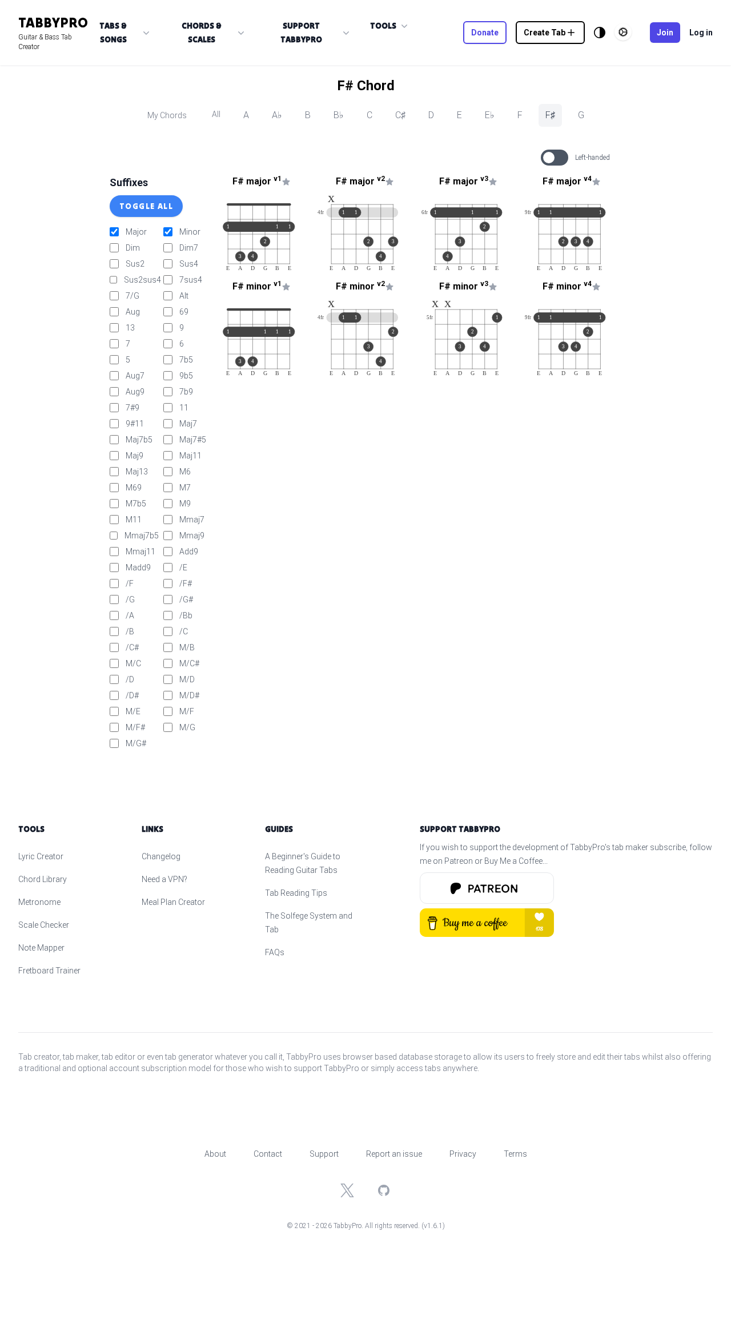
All (216, 114)
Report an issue (394, 1153)
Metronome (39, 902)
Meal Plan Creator (173, 902)
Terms (515, 1153)
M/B (187, 647)
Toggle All (146, 206)
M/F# (135, 727)
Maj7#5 (192, 439)
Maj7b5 (139, 439)
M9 (185, 503)
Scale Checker (43, 924)
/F (130, 583)
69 (183, 311)
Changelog (161, 856)
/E (183, 567)
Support (324, 1153)
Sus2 (135, 263)
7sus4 (190, 279)
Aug (133, 311)
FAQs (274, 952)
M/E (133, 711)
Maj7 (188, 423)
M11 (134, 519)
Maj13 (137, 471)
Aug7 (135, 375)
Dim (133, 247)
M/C (133, 663)
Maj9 (134, 455)
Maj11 (190, 455)
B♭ (339, 115)
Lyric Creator (40, 856)
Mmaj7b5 (141, 535)
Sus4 (188, 263)
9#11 (135, 423)
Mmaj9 (191, 535)
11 (183, 407)
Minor (189, 231)
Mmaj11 (140, 551)
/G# (186, 599)
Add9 (188, 551)
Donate (485, 32)
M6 (185, 471)
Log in (701, 32)
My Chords (167, 115)
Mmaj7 (191, 519)
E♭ (490, 115)
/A (130, 615)
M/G (187, 727)
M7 (185, 487)
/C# (132, 647)
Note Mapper (41, 947)
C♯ (400, 115)
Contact (268, 1153)
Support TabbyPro (301, 33)
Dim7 (188, 247)
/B (130, 631)
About (215, 1153)
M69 (134, 487)
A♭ (277, 115)
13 (130, 327)
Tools (383, 26)
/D (130, 679)
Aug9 (135, 391)
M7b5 (136, 503)
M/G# (136, 743)
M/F (186, 711)
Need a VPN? (164, 879)
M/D (187, 679)
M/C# (189, 663)
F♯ (550, 115)
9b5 (186, 375)
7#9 (132, 407)
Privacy (462, 1153)
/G (130, 599)
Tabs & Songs (113, 33)
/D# (132, 695)
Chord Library (42, 879)
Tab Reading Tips (296, 893)
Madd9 (138, 567)
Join (665, 32)
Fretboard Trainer (49, 970)
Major (136, 231)
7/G (132, 295)
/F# (185, 583)
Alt (183, 295)
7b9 (186, 391)
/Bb (185, 615)
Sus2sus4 (142, 279)
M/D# (189, 695)
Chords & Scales (202, 33)
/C (183, 631)
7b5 (186, 359)
